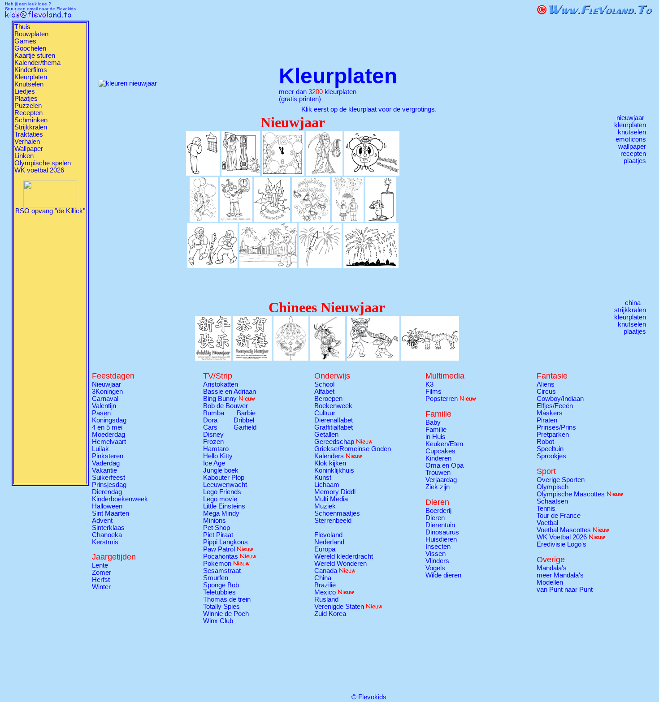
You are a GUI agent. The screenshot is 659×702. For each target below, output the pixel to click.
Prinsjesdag (109, 484)
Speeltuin (550, 448)
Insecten (438, 546)
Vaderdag (106, 463)
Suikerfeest (108, 477)
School (324, 384)
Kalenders (329, 456)
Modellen (550, 582)
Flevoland (328, 534)
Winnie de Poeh (226, 613)
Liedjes (24, 91)
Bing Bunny (220, 398)
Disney (213, 434)
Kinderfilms (30, 69)
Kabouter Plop (223, 477)
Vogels (435, 568)
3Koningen (107, 391)
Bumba (213, 413)
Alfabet (324, 391)
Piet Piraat (218, 534)
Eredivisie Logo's (561, 544)
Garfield (245, 427)
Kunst (322, 477)
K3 (429, 384)
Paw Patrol (219, 549)
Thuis (22, 26)
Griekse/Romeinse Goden (352, 448)
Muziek (325, 506)
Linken (24, 155)
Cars (210, 427)
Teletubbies (219, 592)
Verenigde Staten (339, 606)
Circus (546, 391)
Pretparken (553, 434)
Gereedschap (334, 441)
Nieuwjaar (106, 384)
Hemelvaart (109, 441)
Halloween (107, 506)
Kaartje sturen (34, 55)
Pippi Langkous (225, 542)
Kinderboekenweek (120, 499)
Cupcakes (440, 451)
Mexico (325, 592)
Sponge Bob (221, 585)
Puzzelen (28, 105)
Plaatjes (26, 98)
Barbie (246, 413)
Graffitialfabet (333, 427)
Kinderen (438, 458)
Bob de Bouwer (225, 405)
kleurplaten (630, 125)
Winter (101, 586)
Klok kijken (330, 463)
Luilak (100, 448)
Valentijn (104, 405)
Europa (324, 549)
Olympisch (552, 487)
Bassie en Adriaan (229, 391)
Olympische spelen (42, 163)
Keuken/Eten (444, 444)
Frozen (213, 441)
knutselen (632, 132)
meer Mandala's (560, 575)
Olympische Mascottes (571, 494)
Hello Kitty (218, 456)
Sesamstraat (222, 570)
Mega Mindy (221, 513)
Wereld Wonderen (340, 563)
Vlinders (437, 560)
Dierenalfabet (333, 420)
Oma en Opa (444, 465)
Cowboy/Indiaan (560, 398)
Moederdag (108, 434)
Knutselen (28, 84)
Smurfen (215, 577)
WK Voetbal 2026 (562, 537)
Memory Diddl (335, 491)
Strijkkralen (30, 127)
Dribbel (244, 420)
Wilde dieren (443, 575)
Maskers (550, 413)
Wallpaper (28, 148)
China (322, 577)
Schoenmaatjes (337, 513)
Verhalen (27, 141)
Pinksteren (107, 456)
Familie (436, 429)
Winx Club (218, 620)
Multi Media (331, 499)
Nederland (329, 542)
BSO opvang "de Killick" (50, 211)
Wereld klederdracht (343, 556)
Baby (433, 422)
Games (25, 41)
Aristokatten (220, 384)
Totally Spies (221, 606)
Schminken (31, 120)
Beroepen (328, 398)
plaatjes (635, 160)
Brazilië (325, 585)
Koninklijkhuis (334, 470)
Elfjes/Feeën (555, 405)
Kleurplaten (30, 77)
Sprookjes (551, 456)
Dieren (435, 517)
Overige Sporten (561, 479)
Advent (102, 520)
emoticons (631, 139)
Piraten (547, 420)
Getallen (326, 434)
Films (433, 391)
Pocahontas (220, 556)
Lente (100, 565)
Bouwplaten (31, 34)
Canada (325, 570)
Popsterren (441, 398)
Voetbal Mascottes (564, 530)
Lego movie (220, 499)
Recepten (28, 112)
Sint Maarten (110, 513)
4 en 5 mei (107, 427)
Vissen (435, 553)
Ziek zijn (437, 487)
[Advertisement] (50, 349)
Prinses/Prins (556, 427)
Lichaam (326, 484)
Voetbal (547, 522)
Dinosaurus (442, 532)
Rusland (326, 599)
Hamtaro (216, 448)
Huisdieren (441, 539)
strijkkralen (630, 310)
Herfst (101, 579)
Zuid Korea (330, 613)
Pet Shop (216, 527)
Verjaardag (441, 479)
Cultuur (324, 413)
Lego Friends (222, 491)
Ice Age (214, 463)
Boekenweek (333, 405)
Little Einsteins (224, 506)
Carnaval (105, 398)
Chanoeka (107, 534)
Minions (214, 520)
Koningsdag (109, 420)
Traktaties (28, 134)
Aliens (546, 384)
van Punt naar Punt (565, 589)
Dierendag (107, 491)
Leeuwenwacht (225, 484)
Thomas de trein (227, 599)
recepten (633, 153)
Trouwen (438, 472)
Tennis (546, 508)
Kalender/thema (37, 62)
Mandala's (552, 568)
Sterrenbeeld (332, 520)
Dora (210, 420)
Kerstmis (105, 542)
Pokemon (217, 563)
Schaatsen (552, 501)
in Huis (435, 436)
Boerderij (438, 510)
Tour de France (559, 515)
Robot (545, 441)
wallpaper (632, 146)
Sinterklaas (108, 527)
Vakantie (104, 470)
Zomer (101, 572)
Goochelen (30, 48)
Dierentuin (440, 525)
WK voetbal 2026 (39, 170)
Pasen (101, 413)
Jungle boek (220, 470)
